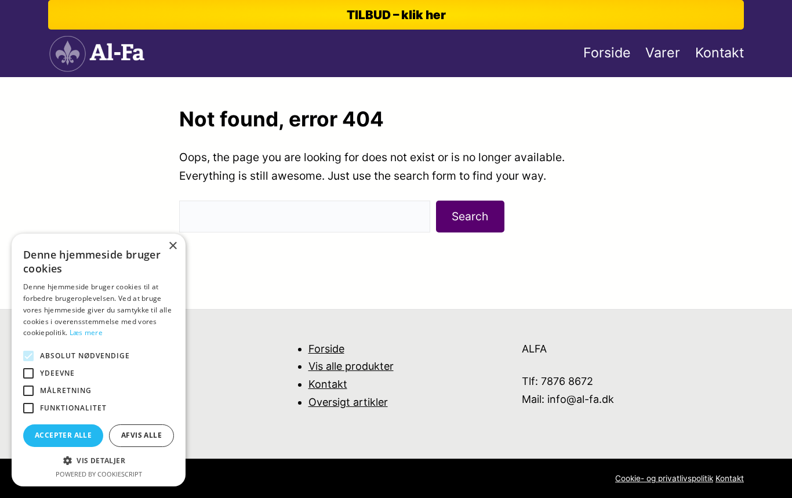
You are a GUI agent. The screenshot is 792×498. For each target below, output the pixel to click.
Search (470, 216)
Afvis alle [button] (141, 435)
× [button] (172, 246)
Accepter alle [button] (63, 435)
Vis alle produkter (351, 366)
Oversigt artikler (348, 402)
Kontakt (327, 384)
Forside (326, 349)
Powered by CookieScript (99, 474)
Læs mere (86, 332)
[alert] (99, 360)
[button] (98, 461)
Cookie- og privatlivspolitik (664, 478)
